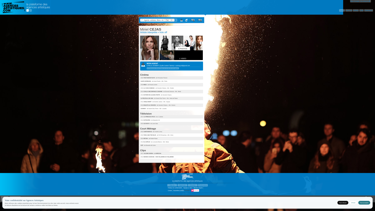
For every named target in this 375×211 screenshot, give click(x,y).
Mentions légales (198, 188)
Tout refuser (343, 202)
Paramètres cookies (178, 190)
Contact (170, 190)
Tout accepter (364, 202)
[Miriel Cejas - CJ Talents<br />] (149, 59)
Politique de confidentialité (175, 188)
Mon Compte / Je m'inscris (359, 1)
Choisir (353, 202)
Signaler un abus (188, 188)
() (167, 65)
